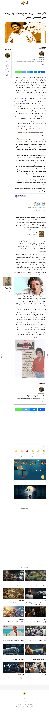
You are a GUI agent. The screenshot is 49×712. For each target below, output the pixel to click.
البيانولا (20, 698)
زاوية (29, 702)
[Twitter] (26, 72)
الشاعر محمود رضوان (33, 442)
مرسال (18, 702)
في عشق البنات (22, 98)
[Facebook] (41, 72)
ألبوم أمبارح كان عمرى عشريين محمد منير (27, 441)
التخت (44, 10)
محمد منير (20, 442)
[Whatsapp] (18, 72)
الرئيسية (38, 442)
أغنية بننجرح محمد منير (37, 441)
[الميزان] (24, 2)
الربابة (9, 698)
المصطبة (35, 232)
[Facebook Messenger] (33, 72)
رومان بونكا (28, 442)
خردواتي (17, 674)
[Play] (30, 285)
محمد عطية (7, 58)
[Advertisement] (30, 425)
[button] (30, 492)
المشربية (26, 698)
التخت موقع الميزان (18, 441)
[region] (30, 492)
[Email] (43, 64)
